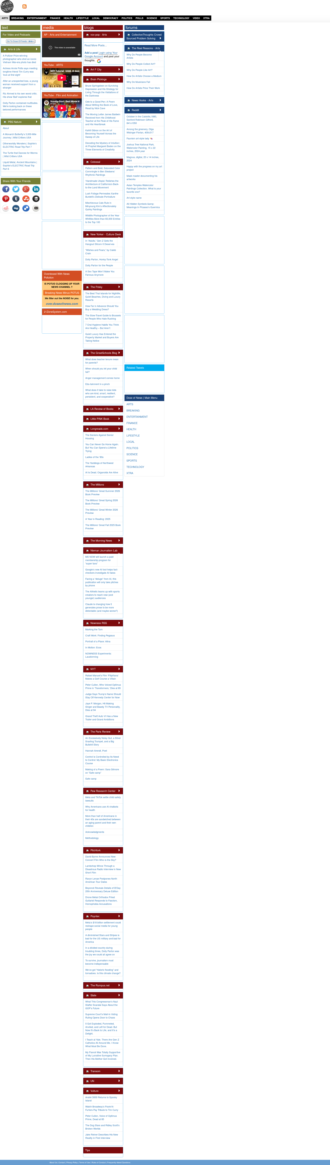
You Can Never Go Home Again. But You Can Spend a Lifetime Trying (102, 447)
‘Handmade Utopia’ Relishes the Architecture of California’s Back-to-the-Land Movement (102, 184)
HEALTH (68, 18)
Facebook (6, 189)
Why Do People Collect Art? (141, 63)
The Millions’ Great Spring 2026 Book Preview (101, 501)
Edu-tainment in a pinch (97, 384)
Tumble (16, 198)
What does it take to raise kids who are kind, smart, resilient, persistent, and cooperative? (100, 393)
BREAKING (17, 18)
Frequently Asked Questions (118, 1162)
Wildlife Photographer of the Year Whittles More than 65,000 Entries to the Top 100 (102, 219)
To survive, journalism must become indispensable (99, 962)
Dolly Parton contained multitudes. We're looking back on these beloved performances (20, 106)
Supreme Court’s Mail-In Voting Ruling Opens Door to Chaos (101, 1015)
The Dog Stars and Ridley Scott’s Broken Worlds (102, 1126)
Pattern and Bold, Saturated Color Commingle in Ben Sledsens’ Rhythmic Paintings (102, 171)
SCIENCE (152, 18)
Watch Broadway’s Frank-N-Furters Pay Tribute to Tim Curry (101, 1108)
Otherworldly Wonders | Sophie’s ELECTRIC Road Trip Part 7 (20, 145)
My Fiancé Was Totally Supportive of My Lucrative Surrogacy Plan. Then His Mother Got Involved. (102, 1055)
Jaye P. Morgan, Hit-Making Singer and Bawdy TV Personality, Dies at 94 (102, 707)
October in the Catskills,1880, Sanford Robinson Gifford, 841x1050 (142, 120)
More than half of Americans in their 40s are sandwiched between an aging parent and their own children (103, 820)
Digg (16, 208)
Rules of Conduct (99, 1162)
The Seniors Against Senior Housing (99, 436)
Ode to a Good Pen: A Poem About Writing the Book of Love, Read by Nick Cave (101, 105)
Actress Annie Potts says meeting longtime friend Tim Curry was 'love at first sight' (20, 71)
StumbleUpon (26, 198)
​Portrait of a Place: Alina (97, 641)
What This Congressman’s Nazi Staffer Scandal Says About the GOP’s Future (101, 1005)
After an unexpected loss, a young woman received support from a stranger (20, 84)
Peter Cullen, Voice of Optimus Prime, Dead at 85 (101, 1117)
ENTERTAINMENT (37, 18)
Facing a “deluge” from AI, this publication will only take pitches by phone (101, 582)
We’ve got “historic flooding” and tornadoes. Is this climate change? (103, 971)
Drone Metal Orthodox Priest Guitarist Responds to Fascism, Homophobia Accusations (101, 900)
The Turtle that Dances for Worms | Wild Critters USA (20, 154)
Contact (62, 1162)
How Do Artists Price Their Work (143, 88)
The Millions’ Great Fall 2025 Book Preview (103, 526)
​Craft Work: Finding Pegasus (100, 635)
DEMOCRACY (110, 18)
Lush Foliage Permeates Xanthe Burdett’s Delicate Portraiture (101, 195)
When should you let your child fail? (101, 370)
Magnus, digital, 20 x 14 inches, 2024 (143, 158)
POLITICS (127, 18)
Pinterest (6, 198)
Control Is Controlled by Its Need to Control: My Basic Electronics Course (102, 760)
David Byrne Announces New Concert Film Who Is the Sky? (100, 858)
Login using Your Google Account (101, 54)
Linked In (36, 189)
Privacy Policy (72, 1162)
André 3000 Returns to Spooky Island (101, 1098)
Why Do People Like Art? (139, 69)
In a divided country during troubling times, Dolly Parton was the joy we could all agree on (102, 951)
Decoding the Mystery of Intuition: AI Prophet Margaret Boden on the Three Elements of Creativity (103, 146)
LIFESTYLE (82, 18)
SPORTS (165, 18)
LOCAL (96, 18)
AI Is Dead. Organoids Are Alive (101, 472)
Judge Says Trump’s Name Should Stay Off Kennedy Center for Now (103, 695)
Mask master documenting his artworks (142, 177)
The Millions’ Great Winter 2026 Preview (101, 511)
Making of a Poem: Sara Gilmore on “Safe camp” (102, 771)
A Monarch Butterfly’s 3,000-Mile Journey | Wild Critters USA (19, 135)
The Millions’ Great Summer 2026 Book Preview (102, 492)
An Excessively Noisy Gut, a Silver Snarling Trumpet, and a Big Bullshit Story (103, 741)
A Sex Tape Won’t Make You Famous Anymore (99, 273)
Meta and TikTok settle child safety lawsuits (103, 798)
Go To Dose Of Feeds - (20, 41)
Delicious (26, 208)
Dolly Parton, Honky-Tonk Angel (101, 259)
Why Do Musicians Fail (138, 81)
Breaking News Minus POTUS (62, 293)
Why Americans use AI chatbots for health (101, 808)
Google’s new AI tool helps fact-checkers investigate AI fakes (101, 571)
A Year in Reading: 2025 (97, 519)
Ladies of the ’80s (94, 457)
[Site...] (5, 49)
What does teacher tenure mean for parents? (101, 360)
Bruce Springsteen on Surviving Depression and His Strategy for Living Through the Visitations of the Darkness (101, 90)
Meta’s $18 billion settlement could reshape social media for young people (103, 926)
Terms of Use (84, 1162)
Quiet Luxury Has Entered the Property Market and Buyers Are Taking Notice (102, 337)
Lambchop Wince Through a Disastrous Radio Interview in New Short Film (103, 869)
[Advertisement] (252, 6)
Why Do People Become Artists (139, 56)
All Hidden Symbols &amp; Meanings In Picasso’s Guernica (143, 205)
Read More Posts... (96, 45)
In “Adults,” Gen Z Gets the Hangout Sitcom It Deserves (99, 242)
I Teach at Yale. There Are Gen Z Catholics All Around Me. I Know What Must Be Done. (102, 1043)
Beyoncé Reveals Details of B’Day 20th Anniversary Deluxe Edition (103, 889)
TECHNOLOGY (181, 18)
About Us (53, 1162)
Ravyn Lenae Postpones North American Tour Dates (101, 880)
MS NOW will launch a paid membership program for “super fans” (99, 560)
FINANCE (55, 18)
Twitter (16, 189)
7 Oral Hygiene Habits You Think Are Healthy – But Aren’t (102, 326)
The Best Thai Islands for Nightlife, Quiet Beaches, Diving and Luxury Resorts (103, 296)
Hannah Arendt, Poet (96, 750)
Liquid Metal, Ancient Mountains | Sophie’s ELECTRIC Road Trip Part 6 (20, 165)
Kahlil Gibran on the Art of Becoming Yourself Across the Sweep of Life (100, 133)
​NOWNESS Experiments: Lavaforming (98, 655)
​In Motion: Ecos (93, 647)
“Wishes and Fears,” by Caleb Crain (100, 251)
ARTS (5, 18)
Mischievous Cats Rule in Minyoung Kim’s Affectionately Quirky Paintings (100, 206)
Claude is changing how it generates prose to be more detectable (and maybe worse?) (101, 607)
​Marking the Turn (94, 629)
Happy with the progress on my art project (144, 168)
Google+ (26, 189)
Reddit (6, 208)
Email (36, 208)
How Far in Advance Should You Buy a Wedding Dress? (101, 307)
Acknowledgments (94, 831)
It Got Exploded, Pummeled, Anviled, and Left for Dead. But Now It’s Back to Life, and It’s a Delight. (101, 1028)
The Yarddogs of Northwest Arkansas (99, 464)
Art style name (134, 197)
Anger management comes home (102, 378)
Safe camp (90, 778)
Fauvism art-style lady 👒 (140, 138)
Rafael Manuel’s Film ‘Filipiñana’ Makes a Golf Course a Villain (102, 677)
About (6, 128)
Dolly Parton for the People (99, 265)
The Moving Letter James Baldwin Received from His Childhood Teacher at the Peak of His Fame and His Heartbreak (102, 119)
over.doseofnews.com (62, 303)
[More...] (36, 49)
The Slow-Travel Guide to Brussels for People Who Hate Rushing (103, 317)
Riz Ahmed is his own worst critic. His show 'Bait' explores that (20, 95)
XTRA (206, 18)
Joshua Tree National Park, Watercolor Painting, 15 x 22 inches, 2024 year (141, 148)
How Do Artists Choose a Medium (144, 76)
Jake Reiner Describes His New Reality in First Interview (101, 1136)
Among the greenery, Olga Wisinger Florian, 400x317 (140, 130)
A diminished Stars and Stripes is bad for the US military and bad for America (103, 938)
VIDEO (196, 18)
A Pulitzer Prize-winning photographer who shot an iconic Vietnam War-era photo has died (19, 59)
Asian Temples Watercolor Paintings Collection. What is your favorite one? (144, 188)
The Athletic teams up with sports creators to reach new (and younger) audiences (102, 595)
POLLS (139, 18)
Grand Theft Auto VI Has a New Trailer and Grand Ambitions (101, 717)
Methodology (92, 838)
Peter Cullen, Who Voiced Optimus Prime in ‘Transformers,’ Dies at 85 (103, 686)
